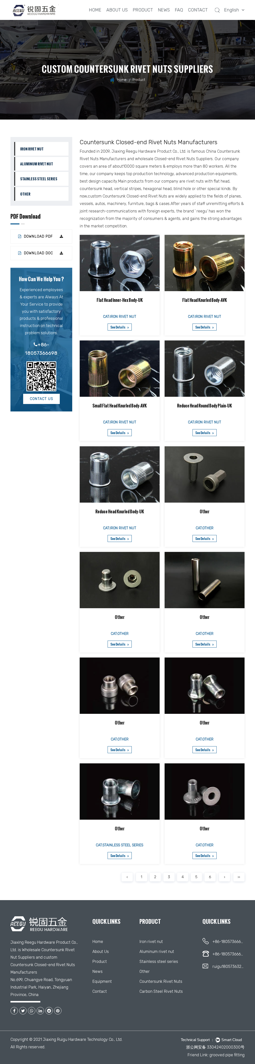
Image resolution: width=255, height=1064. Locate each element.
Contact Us (41, 399)
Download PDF (38, 236)
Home (95, 10)
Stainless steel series (38, 178)
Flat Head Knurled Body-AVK (204, 300)
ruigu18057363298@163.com (228, 966)
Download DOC (38, 253)
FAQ (179, 10)
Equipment (102, 981)
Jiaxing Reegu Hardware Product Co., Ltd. (149, 151)
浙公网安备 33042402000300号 (215, 1047)
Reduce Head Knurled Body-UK (119, 512)
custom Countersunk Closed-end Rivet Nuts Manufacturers (42, 965)
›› (239, 877)
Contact (198, 10)
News (164, 10)
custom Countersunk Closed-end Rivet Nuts (127, 196)
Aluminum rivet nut (36, 163)
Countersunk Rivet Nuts (160, 981)
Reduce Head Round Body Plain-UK (204, 406)
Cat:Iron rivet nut (119, 317)
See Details (118, 327)
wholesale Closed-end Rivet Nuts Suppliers (174, 158)
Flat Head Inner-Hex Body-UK (120, 300)
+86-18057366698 (41, 349)
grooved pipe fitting (227, 1055)
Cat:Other (204, 528)
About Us (117, 10)
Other (25, 194)
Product (143, 10)
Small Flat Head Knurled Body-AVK (120, 406)
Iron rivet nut (32, 148)
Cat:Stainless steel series (119, 845)
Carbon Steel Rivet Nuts (161, 991)
